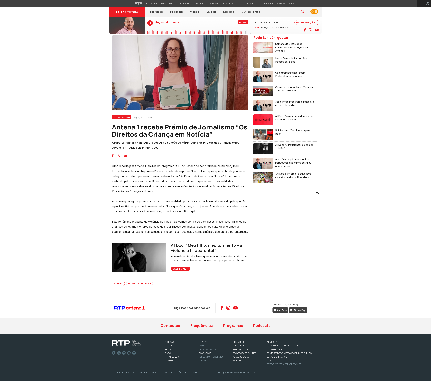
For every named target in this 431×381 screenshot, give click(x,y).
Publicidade (191, 372)
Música (211, 12)
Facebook (114, 353)
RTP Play (212, 3)
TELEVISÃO (170, 349)
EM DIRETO (204, 345)
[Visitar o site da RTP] (138, 3)
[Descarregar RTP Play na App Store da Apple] (280, 310)
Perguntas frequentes (211, 356)
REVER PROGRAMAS (208, 349)
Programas (155, 12)
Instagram (124, 353)
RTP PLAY (203, 342)
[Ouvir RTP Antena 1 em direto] (127, 25)
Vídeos (194, 12)
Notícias (151, 3)
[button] (302, 12)
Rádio (199, 3)
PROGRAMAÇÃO (305, 22)
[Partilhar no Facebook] (113, 155)
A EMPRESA (272, 342)
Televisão (184, 3)
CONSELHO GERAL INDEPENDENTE (283, 345)
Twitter (119, 353)
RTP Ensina (266, 3)
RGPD (269, 360)
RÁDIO (168, 353)
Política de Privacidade (124, 372)
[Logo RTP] (126, 343)
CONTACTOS (238, 342)
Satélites (237, 360)
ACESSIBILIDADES (241, 356)
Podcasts (176, 12)
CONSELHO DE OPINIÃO (277, 349)
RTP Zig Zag (247, 3)
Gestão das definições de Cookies (284, 364)
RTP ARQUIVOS (172, 356)
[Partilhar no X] (119, 155)
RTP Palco (229, 3)
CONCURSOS (205, 353)
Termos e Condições (172, 372)
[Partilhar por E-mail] (125, 155)
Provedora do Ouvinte (244, 353)
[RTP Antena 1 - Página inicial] (127, 12)
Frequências (201, 325)
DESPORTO (170, 345)
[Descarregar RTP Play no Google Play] (298, 310)
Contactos (170, 325)
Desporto (167, 3)
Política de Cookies (149, 372)
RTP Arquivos (286, 3)
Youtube (129, 353)
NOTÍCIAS (169, 342)
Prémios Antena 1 (139, 283)
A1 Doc (118, 283)
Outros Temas (250, 12)
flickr (134, 353)
